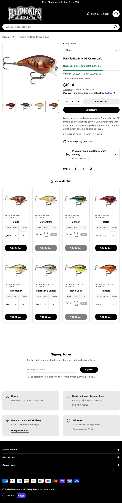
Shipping (67, 89)
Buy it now (91, 109)
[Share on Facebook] (76, 169)
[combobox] (61, 27)
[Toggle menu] (4, 14)
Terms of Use (69, 376)
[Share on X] (83, 169)
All (13, 37)
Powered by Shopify (44, 489)
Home (5, 37)
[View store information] (115, 154)
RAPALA (76, 73)
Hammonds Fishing (21, 489)
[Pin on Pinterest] (91, 169)
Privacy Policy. (87, 376)
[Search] (115, 27)
